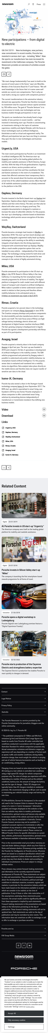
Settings (11, 1026)
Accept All (12, 1013)
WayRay (38, 232)
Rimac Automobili (26, 310)
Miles (4, 274)
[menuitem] (24, 691)
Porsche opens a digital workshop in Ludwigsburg (18, 618)
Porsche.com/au (7, 928)
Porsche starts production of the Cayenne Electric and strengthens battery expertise (22, 666)
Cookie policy (30, 1007)
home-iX (21, 386)
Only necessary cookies (16, 1020)
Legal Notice (6, 698)
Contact (4, 691)
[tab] (24, 410)
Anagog (4, 347)
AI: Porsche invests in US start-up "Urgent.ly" (23, 526)
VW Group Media (7, 935)
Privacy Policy (6, 705)
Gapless (39, 198)
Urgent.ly (5, 159)
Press (39, 4)
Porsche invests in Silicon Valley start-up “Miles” (21, 571)
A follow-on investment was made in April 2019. (20, 295)
